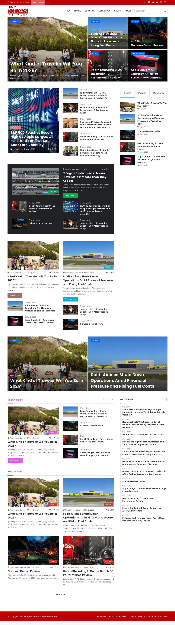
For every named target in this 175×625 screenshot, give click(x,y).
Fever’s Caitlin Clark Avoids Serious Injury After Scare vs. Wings (94, 110)
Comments (158, 93)
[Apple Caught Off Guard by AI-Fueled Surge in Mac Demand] (148, 65)
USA (68, 11)
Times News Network (18, 273)
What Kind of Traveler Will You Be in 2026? (46, 383)
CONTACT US (161, 616)
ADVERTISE (148, 616)
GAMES (117, 11)
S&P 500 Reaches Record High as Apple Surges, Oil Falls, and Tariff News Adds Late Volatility (95, 210)
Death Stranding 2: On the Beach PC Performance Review (106, 73)
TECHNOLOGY (104, 11)
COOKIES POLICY (122, 616)
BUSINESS (89, 11)
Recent (127, 93)
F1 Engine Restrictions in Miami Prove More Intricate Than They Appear (84, 177)
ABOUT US (101, 616)
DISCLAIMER (136, 616)
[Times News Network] (18, 11)
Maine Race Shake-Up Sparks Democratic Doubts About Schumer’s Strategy (95, 153)
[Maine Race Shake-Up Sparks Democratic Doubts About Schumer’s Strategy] (70, 151)
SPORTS (77, 11)
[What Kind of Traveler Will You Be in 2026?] (48, 49)
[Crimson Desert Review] (148, 33)
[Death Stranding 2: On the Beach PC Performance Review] (108, 65)
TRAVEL (127, 11)
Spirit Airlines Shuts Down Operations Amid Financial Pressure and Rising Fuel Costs (107, 39)
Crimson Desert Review (56, 2)
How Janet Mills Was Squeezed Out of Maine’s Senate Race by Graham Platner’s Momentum (95, 125)
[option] (87, 49)
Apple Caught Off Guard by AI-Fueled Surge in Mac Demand (146, 73)
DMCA (110, 616)
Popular (142, 93)
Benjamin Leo (17, 149)
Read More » (70, 196)
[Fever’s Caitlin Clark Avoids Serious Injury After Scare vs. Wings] (70, 108)
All (104, 399)
